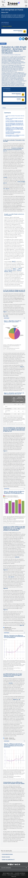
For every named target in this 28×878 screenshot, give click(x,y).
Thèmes (3, 2)
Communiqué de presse (7, 854)
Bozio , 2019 (17, 268)
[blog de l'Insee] (18, 865)
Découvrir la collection (7, 26)
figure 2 (22, 366)
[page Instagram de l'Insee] (10, 865)
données (11, 683)
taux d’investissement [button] (19, 620)
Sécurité (22, 874)
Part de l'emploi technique (11, 628)
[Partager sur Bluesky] (20, 38)
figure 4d (22, 625)
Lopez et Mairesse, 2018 (9, 270)
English (25, 1)
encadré (5, 177)
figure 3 (5, 451)
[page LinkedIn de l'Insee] (12, 865)
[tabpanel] (14, 334)
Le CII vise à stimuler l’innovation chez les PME (15, 116)
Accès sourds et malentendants (14, 874)
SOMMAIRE (2, 43)
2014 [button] (6, 304)
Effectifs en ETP (8, 627)
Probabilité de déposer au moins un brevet (13, 630)
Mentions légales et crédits (8, 873)
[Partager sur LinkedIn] (23, 38)
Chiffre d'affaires (8, 629)
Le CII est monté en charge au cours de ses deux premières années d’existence (14, 121)
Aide (3, 1)
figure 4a (5, 569)
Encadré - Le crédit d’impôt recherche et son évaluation (15, 119)
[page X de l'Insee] (14, 865)
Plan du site (13, 876)
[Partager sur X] (26, 39)
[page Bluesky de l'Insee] (8, 865)
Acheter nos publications (7, 859)
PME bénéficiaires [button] (18, 298)
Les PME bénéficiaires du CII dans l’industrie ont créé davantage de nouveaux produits (13, 132)
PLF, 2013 (6, 188)
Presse (26, 2)
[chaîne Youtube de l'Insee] (16, 865)
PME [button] (20, 145)
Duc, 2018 (6, 316)
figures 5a (15, 699)
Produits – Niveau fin (9, 738)
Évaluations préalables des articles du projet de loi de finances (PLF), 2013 (13, 149)
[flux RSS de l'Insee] (20, 865)
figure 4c (5, 609)
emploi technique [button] (7, 542)
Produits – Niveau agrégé (9, 739)
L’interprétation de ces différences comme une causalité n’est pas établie (15, 136)
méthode (17, 557)
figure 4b (6, 588)
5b (19, 699)
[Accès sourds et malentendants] (4, 1)
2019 (13, 261)
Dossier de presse (6, 857)
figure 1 (5, 311)
